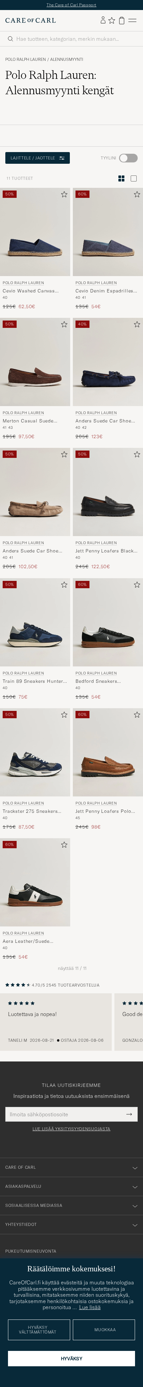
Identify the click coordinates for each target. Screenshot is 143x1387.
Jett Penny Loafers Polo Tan (103, 811)
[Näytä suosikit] (111, 20)
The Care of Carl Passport (71, 4)
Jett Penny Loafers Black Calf (104, 551)
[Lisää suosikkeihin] (63, 196)
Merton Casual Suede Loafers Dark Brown (28, 421)
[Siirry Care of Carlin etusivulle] (30, 20)
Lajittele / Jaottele (33, 157)
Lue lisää (90, 1307)
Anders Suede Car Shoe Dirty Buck (31, 551)
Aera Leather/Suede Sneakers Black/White (29, 941)
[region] (71, 1022)
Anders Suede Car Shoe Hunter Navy (103, 421)
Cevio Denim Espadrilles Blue (104, 291)
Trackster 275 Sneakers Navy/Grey (30, 811)
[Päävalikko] (132, 20)
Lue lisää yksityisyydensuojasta (71, 1129)
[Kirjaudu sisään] (103, 20)
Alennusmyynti (66, 59)
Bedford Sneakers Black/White (96, 681)
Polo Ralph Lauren (25, 59)
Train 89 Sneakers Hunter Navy (33, 681)
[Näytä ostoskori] (121, 20)
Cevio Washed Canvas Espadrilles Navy (29, 291)
